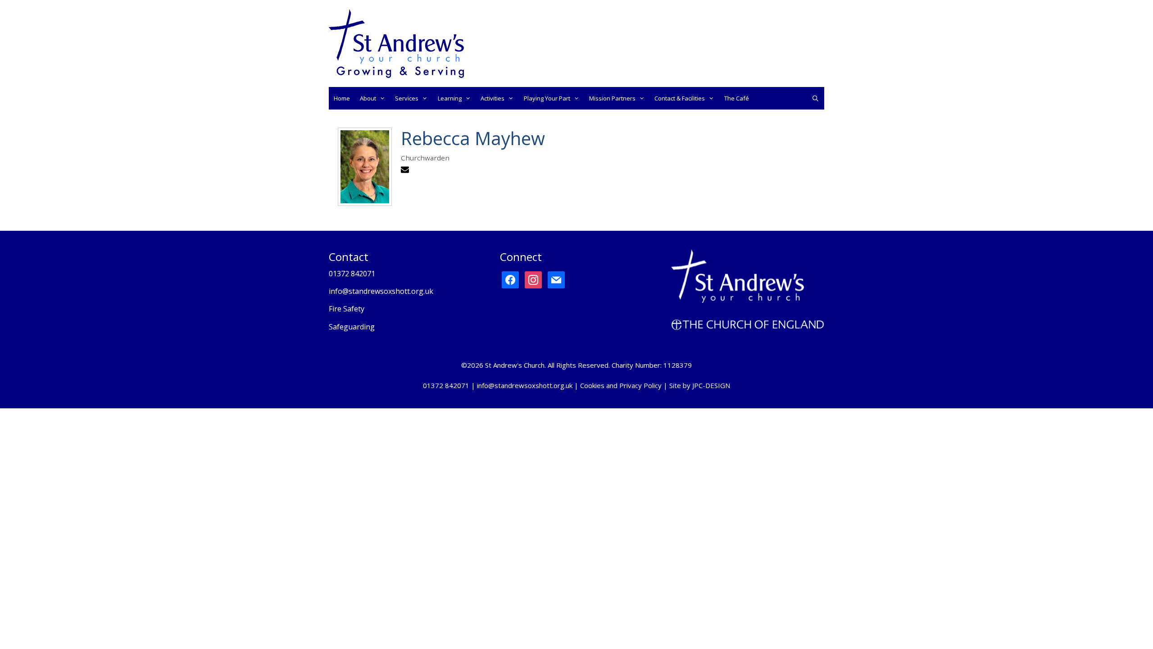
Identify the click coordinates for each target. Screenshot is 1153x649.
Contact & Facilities (679, 98)
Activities (492, 98)
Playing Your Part (547, 98)
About (368, 98)
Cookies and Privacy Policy (621, 385)
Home (342, 98)
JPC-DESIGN (711, 385)
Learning (450, 98)
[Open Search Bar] (815, 98)
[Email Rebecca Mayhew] (406, 170)
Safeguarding (352, 327)
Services (406, 98)
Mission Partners (612, 98)
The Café (736, 98)
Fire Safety (346, 309)
